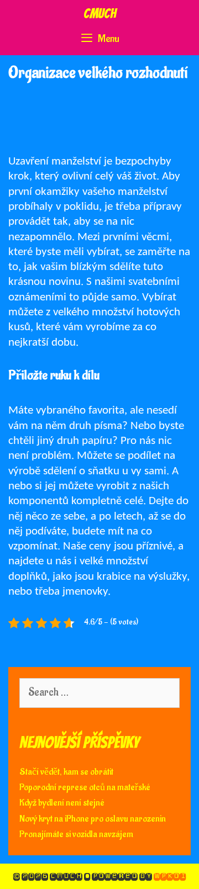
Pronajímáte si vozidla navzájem (76, 834)
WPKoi (170, 876)
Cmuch (99, 13)
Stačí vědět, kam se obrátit (66, 772)
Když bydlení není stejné (61, 803)
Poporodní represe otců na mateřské (84, 787)
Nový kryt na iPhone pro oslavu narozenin (92, 819)
